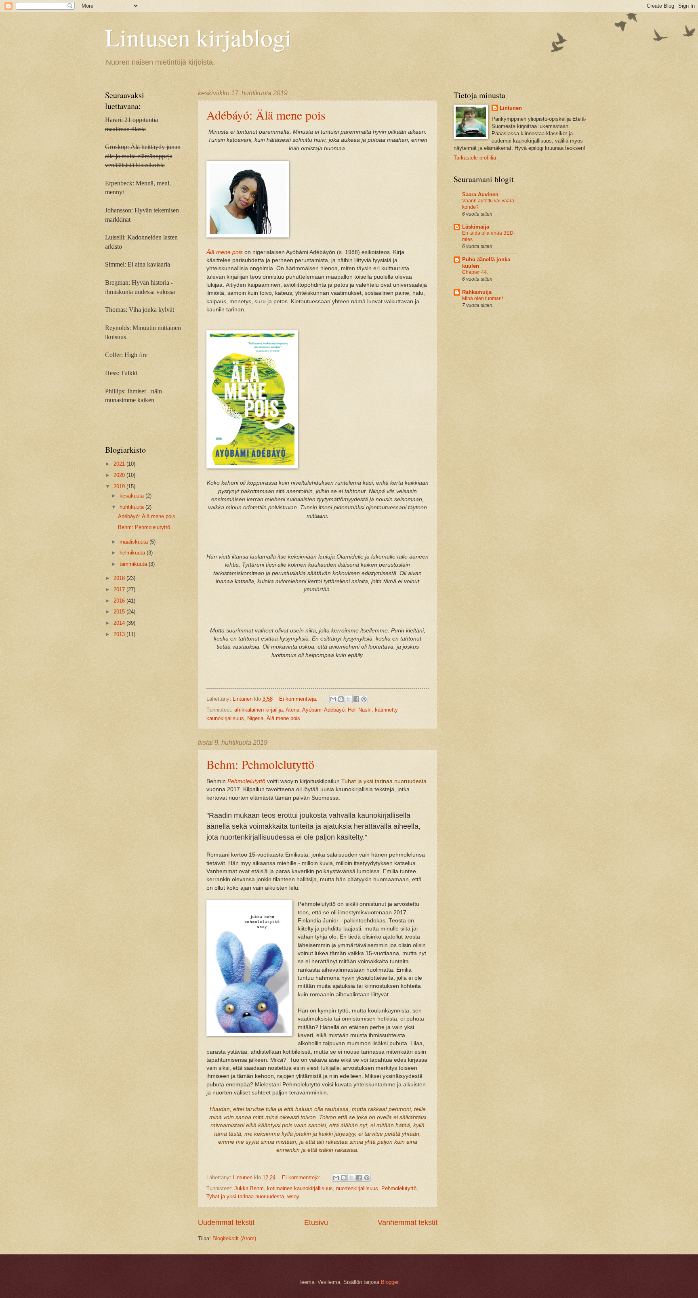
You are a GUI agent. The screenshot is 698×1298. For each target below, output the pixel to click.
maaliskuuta (134, 542)
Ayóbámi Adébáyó (323, 710)
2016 (120, 601)
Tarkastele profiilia (475, 158)
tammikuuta (134, 564)
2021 (120, 464)
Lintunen (511, 108)
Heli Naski (360, 710)
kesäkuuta (132, 496)
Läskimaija (475, 227)
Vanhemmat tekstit (407, 1222)
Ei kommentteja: (299, 699)
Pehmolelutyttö (246, 781)
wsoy (293, 1196)
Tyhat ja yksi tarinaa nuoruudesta (245, 1196)
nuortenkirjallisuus (357, 1188)
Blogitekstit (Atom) (234, 1238)
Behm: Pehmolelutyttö (260, 764)
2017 (120, 589)
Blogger (389, 1282)
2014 (120, 623)
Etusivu (316, 1222)
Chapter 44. (475, 272)
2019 (120, 486)
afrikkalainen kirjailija (258, 710)
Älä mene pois (283, 718)
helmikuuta (133, 553)
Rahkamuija (477, 292)
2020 (120, 475)
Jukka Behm (249, 1188)
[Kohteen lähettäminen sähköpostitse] (333, 699)
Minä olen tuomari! (482, 298)
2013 (120, 634)
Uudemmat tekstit (226, 1222)
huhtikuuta (132, 507)
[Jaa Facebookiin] (356, 699)
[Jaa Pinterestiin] (364, 699)
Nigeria (255, 718)
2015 (120, 612)
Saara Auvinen (480, 194)
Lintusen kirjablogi (198, 37)
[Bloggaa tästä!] (341, 699)
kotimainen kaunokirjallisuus (300, 1188)
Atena (292, 710)
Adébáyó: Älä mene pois (266, 115)
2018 (120, 578)
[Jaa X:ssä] (349, 699)
